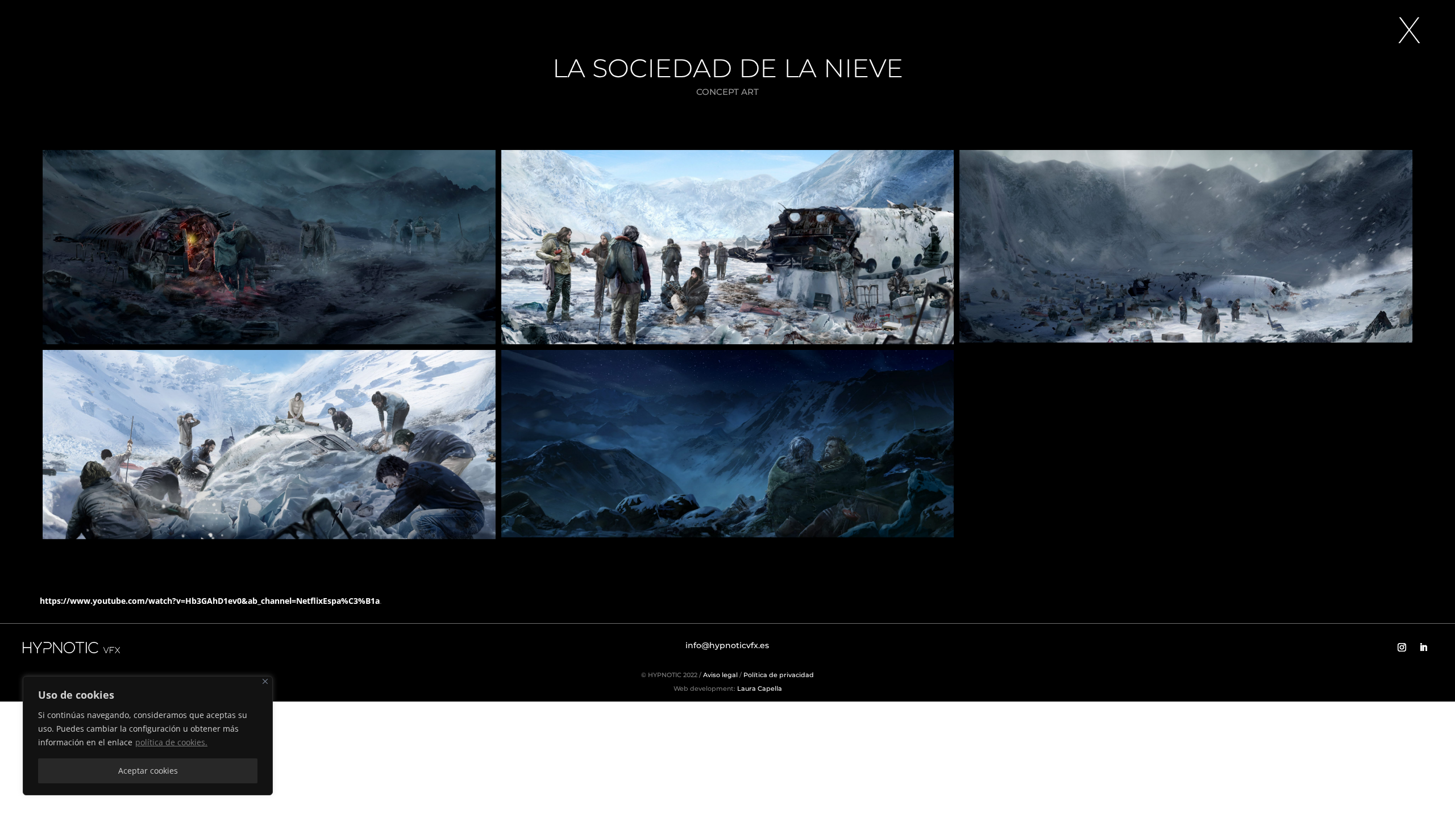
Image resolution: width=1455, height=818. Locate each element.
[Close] (265, 681)
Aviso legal (720, 675)
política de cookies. (171, 742)
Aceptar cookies (148, 770)
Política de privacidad (778, 675)
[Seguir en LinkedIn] (1423, 647)
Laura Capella (758, 688)
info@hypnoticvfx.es (727, 645)
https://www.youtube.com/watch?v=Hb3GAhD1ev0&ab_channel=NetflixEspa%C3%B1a (210, 600)
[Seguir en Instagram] (1402, 647)
